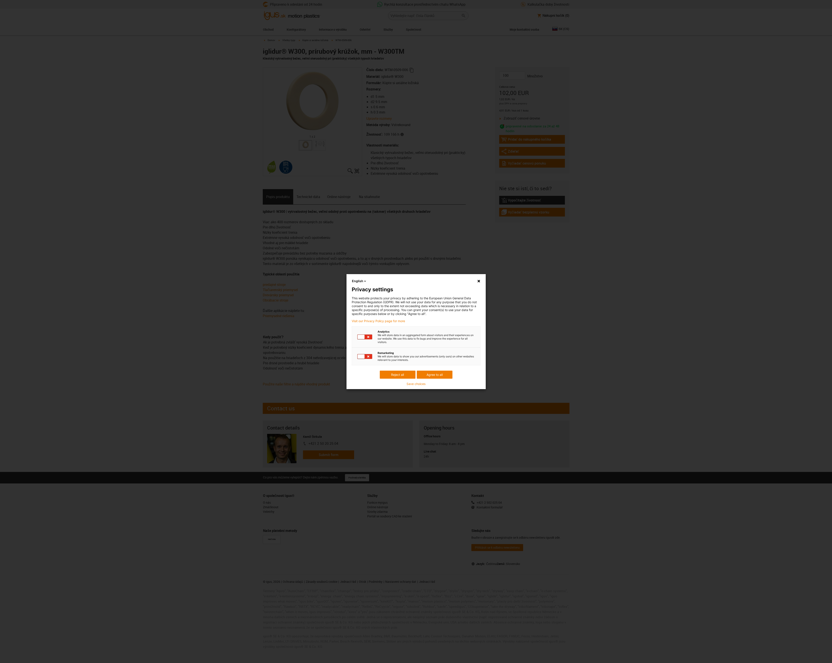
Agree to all (435, 374)
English (357, 281)
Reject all (397, 374)
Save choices (416, 384)
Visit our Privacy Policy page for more (378, 321)
